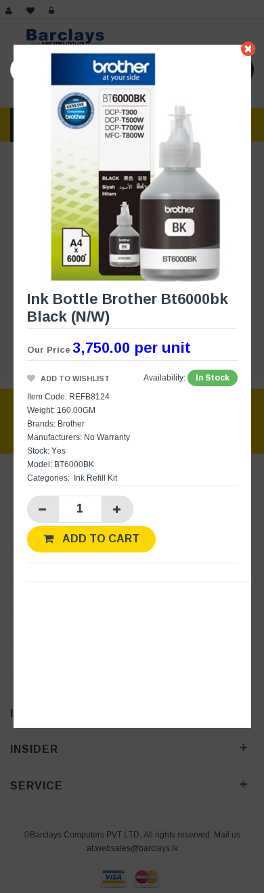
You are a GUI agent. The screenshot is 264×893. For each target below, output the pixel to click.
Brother (71, 423)
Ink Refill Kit (95, 477)
